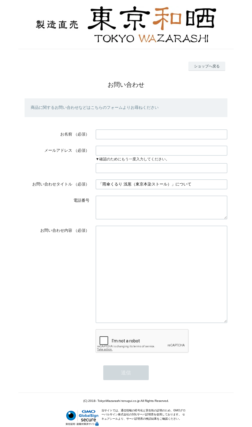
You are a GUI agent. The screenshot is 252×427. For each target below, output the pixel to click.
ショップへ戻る (207, 66)
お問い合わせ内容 (56, 230)
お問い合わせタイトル (52, 184)
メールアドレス (58, 150)
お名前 (66, 134)
